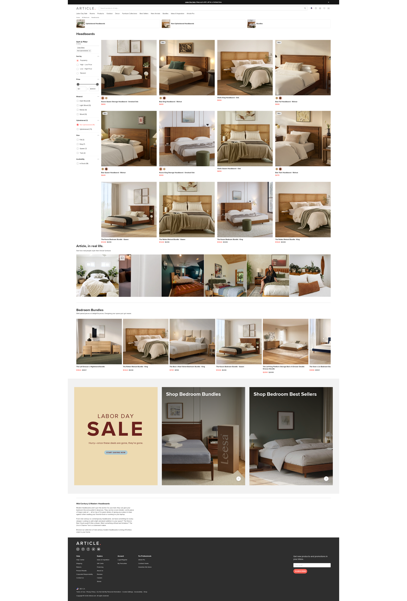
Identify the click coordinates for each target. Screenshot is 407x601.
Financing (100, 567)
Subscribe (300, 571)
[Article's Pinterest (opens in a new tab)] (83, 550)
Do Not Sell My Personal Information (109, 592)
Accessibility (138, 592)
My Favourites (122, 563)
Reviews (99, 574)
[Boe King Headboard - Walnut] (187, 67)
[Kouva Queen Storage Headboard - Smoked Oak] (129, 67)
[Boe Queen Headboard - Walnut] (129, 138)
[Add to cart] (154, 99)
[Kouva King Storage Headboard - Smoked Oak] (187, 138)
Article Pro (141, 560)
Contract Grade (143, 563)
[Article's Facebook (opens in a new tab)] (88, 550)
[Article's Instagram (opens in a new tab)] (77, 550)
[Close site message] (328, 2)
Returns (78, 567)
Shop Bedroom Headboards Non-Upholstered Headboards (183, 20)
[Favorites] (324, 8)
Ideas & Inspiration (103, 560)
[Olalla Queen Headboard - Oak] (245, 138)
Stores (99, 581)
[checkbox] (87, 101)
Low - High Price (86, 69)
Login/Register (122, 560)
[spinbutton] (81, 89)
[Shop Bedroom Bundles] (203, 436)
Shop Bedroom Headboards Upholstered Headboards (96, 20)
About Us (100, 570)
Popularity (83, 60)
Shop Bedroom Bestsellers (326, 478)
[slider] (78, 84)
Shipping (79, 563)
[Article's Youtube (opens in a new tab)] (98, 550)
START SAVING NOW (115, 452)
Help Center (80, 560)
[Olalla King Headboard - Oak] (245, 67)
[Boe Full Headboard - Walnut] (303, 67)
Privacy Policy (90, 592)
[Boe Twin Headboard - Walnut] (303, 138)
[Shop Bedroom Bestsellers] (291, 442)
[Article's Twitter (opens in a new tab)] (93, 550)
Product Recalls (81, 570)
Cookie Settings (127, 592)
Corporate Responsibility (84, 574)
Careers (99, 578)
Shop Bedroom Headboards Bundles (260, 20)
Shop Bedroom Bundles (238, 478)
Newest (83, 73)
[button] (316, 8)
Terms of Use (80, 592)
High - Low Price (86, 64)
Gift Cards (100, 563)
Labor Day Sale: (190, 2)
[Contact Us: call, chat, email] (316, 8)
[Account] (320, 8)
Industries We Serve (144, 567)
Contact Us (80, 578)
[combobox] (311, 8)
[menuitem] (82, 13)
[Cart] (328, 8)
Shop (145, 592)
